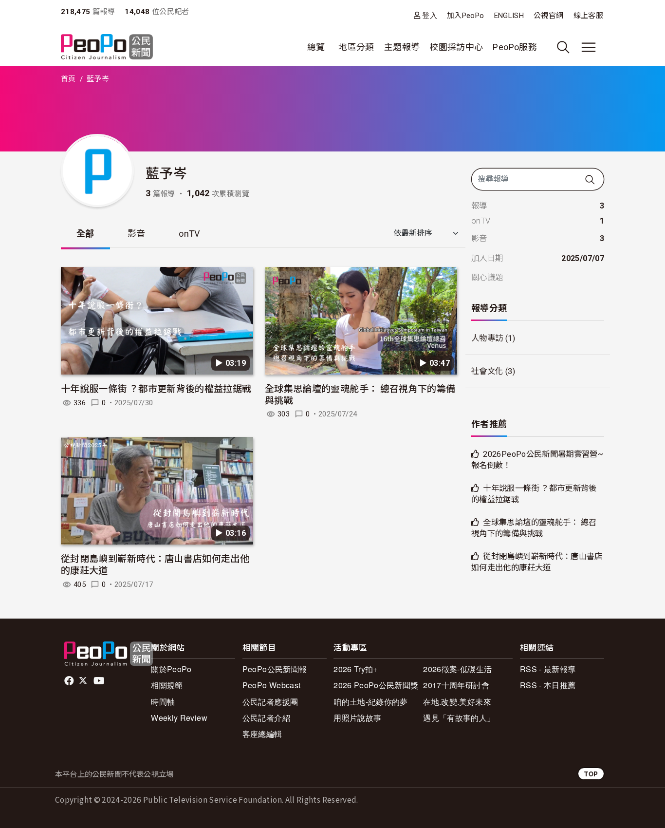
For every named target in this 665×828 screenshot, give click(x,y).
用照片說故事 (357, 717)
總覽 (316, 47)
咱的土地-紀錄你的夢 (370, 701)
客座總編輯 (262, 733)
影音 (137, 233)
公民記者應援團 (270, 701)
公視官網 (548, 15)
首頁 (68, 79)
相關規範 (167, 685)
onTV (189, 233)
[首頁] (107, 47)
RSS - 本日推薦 (548, 685)
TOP (591, 773)
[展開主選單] (588, 47)
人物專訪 (487, 338)
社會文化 (487, 371)
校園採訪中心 (456, 47)
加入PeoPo (465, 15)
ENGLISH (509, 15)
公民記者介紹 (266, 717)
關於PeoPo (171, 669)
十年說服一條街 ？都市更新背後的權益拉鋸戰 (156, 388)
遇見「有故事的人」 (459, 717)
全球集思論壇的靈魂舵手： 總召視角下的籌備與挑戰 (360, 393)
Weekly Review (179, 717)
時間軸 (163, 701)
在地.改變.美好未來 (457, 701)
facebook (69, 681)
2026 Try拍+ (355, 669)
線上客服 (588, 15)
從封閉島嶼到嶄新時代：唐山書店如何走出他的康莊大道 (155, 563)
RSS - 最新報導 (548, 669)
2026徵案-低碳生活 (457, 669)
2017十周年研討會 (456, 685)
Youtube (99, 681)
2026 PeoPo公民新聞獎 (375, 685)
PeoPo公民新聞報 (274, 669)
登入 (429, 15)
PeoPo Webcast (271, 685)
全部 (85, 233)
